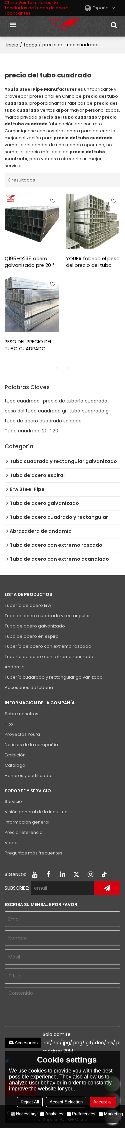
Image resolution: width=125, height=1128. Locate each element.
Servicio (13, 801)
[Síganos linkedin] (63, 874)
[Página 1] (57, 368)
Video (11, 843)
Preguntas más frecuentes (33, 853)
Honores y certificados (29, 775)
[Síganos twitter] (77, 874)
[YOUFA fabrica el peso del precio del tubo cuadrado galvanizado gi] (93, 221)
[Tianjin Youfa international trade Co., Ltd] (64, 25)
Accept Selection (66, 1101)
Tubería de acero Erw (28, 605)
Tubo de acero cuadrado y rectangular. (48, 616)
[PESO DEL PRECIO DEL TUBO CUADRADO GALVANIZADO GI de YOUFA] (32, 304)
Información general (27, 822)
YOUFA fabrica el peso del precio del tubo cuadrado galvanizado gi (93, 262)
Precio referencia (24, 832)
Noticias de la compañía (31, 744)
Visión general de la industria (36, 812)
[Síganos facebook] (49, 874)
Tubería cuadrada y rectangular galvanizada (54, 677)
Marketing (113, 1113)
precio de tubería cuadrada (75, 400)
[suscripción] (107, 888)
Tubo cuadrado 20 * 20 (31, 430)
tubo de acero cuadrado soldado (43, 420)
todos (30, 45)
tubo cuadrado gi (89, 410)
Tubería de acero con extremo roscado (48, 646)
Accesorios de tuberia (29, 687)
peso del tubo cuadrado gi (35, 410)
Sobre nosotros (21, 714)
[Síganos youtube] (35, 874)
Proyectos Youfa (22, 734)
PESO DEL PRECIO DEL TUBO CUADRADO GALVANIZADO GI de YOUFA (28, 345)
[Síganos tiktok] (105, 874)
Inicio (12, 45)
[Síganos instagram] (91, 874)
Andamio (15, 667)
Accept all (103, 1101)
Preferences (83, 1113)
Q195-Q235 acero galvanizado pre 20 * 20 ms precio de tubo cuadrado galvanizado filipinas (31, 262)
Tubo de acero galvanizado (35, 626)
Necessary (26, 1113)
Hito (9, 724)
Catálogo (15, 765)
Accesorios (26, 1042)
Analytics (54, 1113)
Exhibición (15, 755)
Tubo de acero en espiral (32, 636)
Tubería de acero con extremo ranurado (49, 656)
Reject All (30, 1101)
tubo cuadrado (22, 400)
